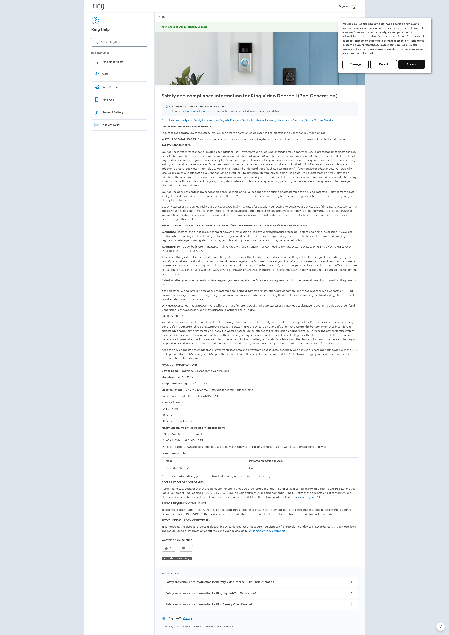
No (188, 548)
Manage (355, 64)
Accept (412, 64)
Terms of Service (224, 626)
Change (187, 618)
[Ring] (98, 6)
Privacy (197, 626)
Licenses (209, 626)
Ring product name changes (201, 111)
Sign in (343, 6)
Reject (383, 64)
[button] (440, 626)
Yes (171, 548)
